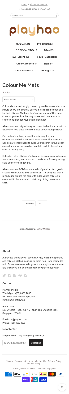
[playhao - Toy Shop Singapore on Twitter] (4, 275)
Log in (24, 4)
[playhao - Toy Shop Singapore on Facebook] (9, 275)
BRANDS (48, 50)
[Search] (56, 15)
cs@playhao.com (18, 319)
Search (9, 361)
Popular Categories (47, 57)
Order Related (23, 70)
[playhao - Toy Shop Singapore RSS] (25, 275)
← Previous (29, 203)
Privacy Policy (54, 361)
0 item (28, 9)
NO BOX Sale (23, 44)
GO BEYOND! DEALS (26, 50)
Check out (45, 9)
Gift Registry (47, 70)
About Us (28, 361)
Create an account (38, 4)
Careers (18, 361)
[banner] (34, 30)
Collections (30, 228)
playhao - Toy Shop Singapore (42, 368)
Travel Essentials (19, 57)
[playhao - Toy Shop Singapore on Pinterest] (20, 275)
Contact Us (40, 361)
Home (47, 63)
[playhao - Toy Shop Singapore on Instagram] (15, 275)
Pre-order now (45, 44)
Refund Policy (33, 363)
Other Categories (26, 63)
